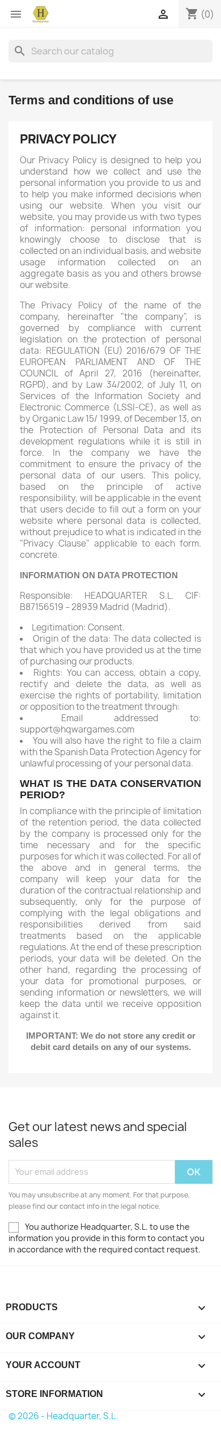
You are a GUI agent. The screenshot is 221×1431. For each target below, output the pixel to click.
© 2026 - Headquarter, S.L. (63, 1416)
